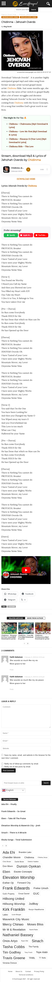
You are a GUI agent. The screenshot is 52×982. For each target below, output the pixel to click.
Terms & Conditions (26, 975)
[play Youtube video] (26, 570)
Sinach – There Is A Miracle (13, 832)
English (10, 790)
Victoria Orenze (10, 963)
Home (10, 971)
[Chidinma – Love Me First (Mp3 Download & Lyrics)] (26, 628)
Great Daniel (23, 894)
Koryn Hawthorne (36, 909)
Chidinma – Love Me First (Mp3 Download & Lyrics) (25, 637)
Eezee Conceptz (23, 871)
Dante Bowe (19, 862)
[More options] (47, 169)
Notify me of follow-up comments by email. (21, 764)
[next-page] (27, 643)
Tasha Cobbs (14, 947)
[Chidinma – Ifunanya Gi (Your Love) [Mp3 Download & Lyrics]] (9, 628)
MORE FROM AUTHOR (35, 618)
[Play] (28, 169)
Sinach (37, 941)
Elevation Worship (19, 877)
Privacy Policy (39, 971)
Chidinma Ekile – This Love (21, 146)
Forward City (24, 882)
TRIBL (32, 958)
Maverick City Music (16, 919)
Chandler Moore (12, 857)
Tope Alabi (42, 952)
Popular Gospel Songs (28, 17)
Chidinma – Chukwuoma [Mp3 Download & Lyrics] (42, 637)
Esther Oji (8, 882)
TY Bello (42, 958)
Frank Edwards (16, 888)
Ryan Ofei (24, 941)
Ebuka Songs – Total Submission (16, 839)
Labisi (5, 914)
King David (8, 26)
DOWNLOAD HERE (26, 179)
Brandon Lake (25, 852)
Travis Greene (14, 958)
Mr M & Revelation (14, 929)
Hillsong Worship (14, 903)
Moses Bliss (35, 924)
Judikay (33, 903)
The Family (34, 947)
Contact (28, 971)
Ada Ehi (9, 852)
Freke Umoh (41, 888)
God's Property (9, 894)
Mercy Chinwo (13, 924)
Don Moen (8, 866)
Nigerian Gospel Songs (8, 14)
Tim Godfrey (12, 952)
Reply (12, 669)
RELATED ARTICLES (16, 618)
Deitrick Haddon (33, 861)
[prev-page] (24, 643)
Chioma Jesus (42, 857)
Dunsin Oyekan (29, 866)
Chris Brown (7, 861)
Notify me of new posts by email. (17, 767)
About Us (19, 971)
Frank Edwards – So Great (13, 811)
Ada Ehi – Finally (9, 804)
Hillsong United (13, 899)
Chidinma (11, 88)
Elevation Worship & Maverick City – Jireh (20, 825)
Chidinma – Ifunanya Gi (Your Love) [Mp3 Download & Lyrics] (9, 637)
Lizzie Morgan (16, 914)
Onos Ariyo (10, 941)
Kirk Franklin (14, 909)
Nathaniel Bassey (18, 935)
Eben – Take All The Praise (13, 818)
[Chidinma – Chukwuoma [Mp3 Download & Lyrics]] (43, 628)
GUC (36, 893)
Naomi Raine (33, 929)
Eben (6, 872)
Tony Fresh (28, 952)
